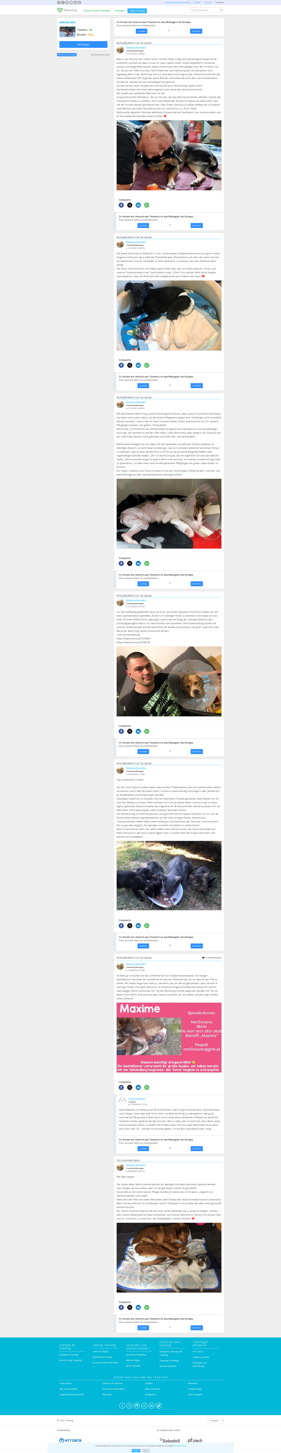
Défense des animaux (112, 1383)
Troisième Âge (195, 1388)
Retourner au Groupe (67, 54)
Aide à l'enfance (152, 1388)
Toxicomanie (65, 1383)
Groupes (120, 10)
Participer (83, 44)
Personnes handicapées (113, 1388)
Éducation (107, 1394)
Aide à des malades (68, 1388)
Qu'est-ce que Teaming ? (97, 10)
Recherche (193, 1383)
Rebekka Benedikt (136, 47)
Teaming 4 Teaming (168, 1360)
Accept (136, 1450)
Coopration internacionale (71, 1394)
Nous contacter (133, 1365)
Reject (146, 1450)
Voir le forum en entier (100, 54)
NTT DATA (198, 1351)
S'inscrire (196, 31)
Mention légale (133, 1360)
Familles (149, 1383)
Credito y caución (201, 1357)
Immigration (150, 1394)
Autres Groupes (195, 1394)
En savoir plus (180, 1446)
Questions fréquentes (136, 1354)
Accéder (141, 31)
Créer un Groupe (137, 10)
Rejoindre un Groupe (102, 1357)
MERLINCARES (67, 22)
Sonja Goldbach (136, 1098)
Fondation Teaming (68, 1354)
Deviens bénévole (167, 1366)
